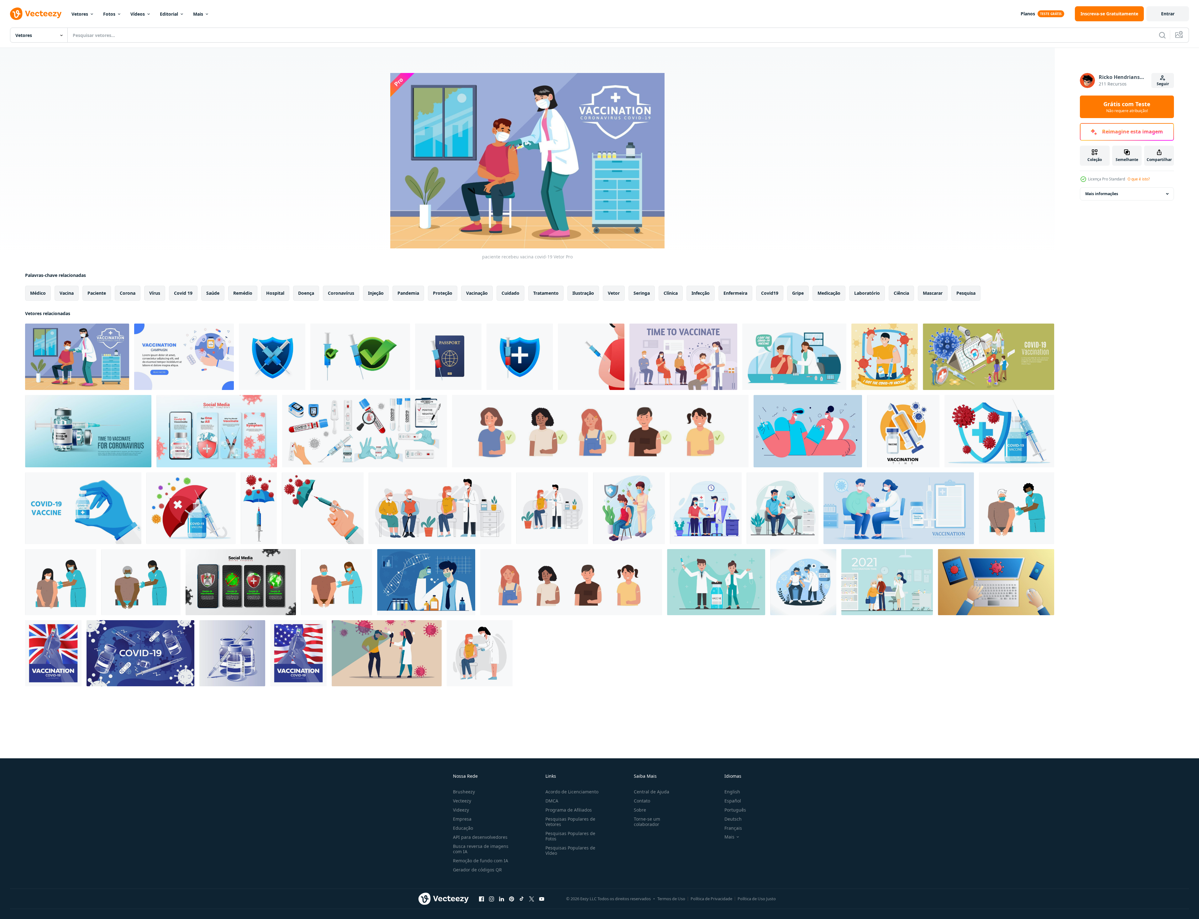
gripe (798, 293)
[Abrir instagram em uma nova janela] (491, 898)
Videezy (461, 810)
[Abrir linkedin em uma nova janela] (501, 898)
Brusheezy (464, 792)
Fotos (109, 14)
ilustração (583, 293)
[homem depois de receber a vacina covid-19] (884, 357)
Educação (463, 828)
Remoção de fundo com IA (480, 861)
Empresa (462, 819)
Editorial (169, 14)
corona (127, 293)
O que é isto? (1139, 179)
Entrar (1168, 14)
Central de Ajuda (651, 792)
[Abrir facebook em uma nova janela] (481, 898)
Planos (1028, 14)
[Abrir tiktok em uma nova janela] (521, 898)
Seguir (1163, 83)
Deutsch (733, 819)
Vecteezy (462, 801)
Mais (198, 14)
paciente (96, 293)
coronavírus (341, 293)
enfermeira (735, 293)
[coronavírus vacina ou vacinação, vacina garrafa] (88, 431)
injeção (376, 293)
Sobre (640, 810)
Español (732, 801)
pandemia (408, 293)
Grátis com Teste (1126, 106)
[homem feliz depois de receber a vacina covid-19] (794, 357)
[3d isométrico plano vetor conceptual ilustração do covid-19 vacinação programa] (988, 357)
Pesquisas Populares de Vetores (570, 821)
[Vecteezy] (35, 14)
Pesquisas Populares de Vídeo (570, 850)
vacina (67, 293)
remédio (242, 293)
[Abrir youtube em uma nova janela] (541, 898)
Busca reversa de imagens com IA (480, 848)
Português (735, 810)
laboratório (867, 293)
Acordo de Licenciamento (571, 792)
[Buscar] (1162, 35)
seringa (642, 293)
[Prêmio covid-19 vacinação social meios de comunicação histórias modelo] (216, 431)
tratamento (546, 293)
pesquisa (966, 293)
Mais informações (1101, 193)
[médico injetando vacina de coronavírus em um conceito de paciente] (782, 508)
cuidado (510, 293)
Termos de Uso (671, 898)
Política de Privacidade (711, 898)
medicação (829, 293)
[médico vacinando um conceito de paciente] (629, 508)
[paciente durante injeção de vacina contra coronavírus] (803, 582)
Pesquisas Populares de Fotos (570, 836)
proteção (442, 293)
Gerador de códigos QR (477, 870)
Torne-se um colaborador (647, 821)
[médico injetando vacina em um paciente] (706, 508)
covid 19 (183, 293)
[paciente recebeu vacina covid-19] (77, 357)
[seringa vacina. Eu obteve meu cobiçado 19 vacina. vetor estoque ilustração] (272, 357)
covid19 (769, 293)
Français (733, 828)
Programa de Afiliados (568, 810)
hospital (275, 293)
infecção (701, 293)
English (732, 792)
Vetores (79, 14)
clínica (671, 293)
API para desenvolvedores (480, 837)
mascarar (933, 293)
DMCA (551, 801)
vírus (154, 293)
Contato (642, 801)
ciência (901, 293)
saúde (212, 293)
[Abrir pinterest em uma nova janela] (511, 898)
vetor (614, 293)
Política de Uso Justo (757, 898)
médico (38, 293)
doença (306, 293)
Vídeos (137, 14)
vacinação (477, 293)
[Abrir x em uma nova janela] (531, 898)
